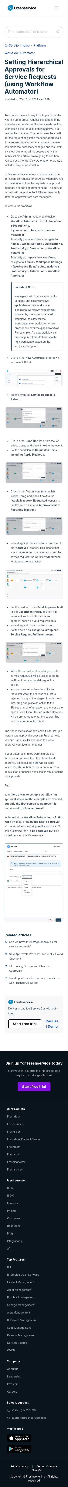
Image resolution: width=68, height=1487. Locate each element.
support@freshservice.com (29, 1417)
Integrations (14, 1241)
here (36, 762)
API (9, 1248)
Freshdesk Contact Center (23, 1139)
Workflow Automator (20, 53)
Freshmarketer (16, 1161)
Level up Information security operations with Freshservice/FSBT (34, 980)
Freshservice (15, 1124)
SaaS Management (19, 1327)
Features (12, 1203)
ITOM (10, 1195)
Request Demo (52, 1023)
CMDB (11, 1350)
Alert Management (18, 1312)
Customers (13, 1218)
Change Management (20, 1305)
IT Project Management (21, 1320)
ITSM (10, 1188)
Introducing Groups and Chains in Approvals (29, 968)
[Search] (58, 32)
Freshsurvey (15, 1169)
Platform (39, 45)
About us (12, 1368)
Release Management (21, 1335)
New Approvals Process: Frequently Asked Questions (36, 956)
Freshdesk (13, 1116)
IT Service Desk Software (23, 1274)
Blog (10, 1233)
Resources (14, 1225)
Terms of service (47, 1466)
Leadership (14, 1376)
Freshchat (13, 1154)
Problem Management (21, 1297)
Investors (13, 1384)
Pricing (11, 1210)
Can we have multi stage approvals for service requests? (33, 944)
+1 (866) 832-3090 (24, 1410)
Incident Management (20, 1282)
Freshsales (14, 1131)
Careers (12, 1391)
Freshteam (13, 1146)
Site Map (37, 1470)
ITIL (9, 1267)
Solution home (19, 45)
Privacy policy (19, 1466)
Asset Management (19, 1289)
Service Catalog (17, 1342)
